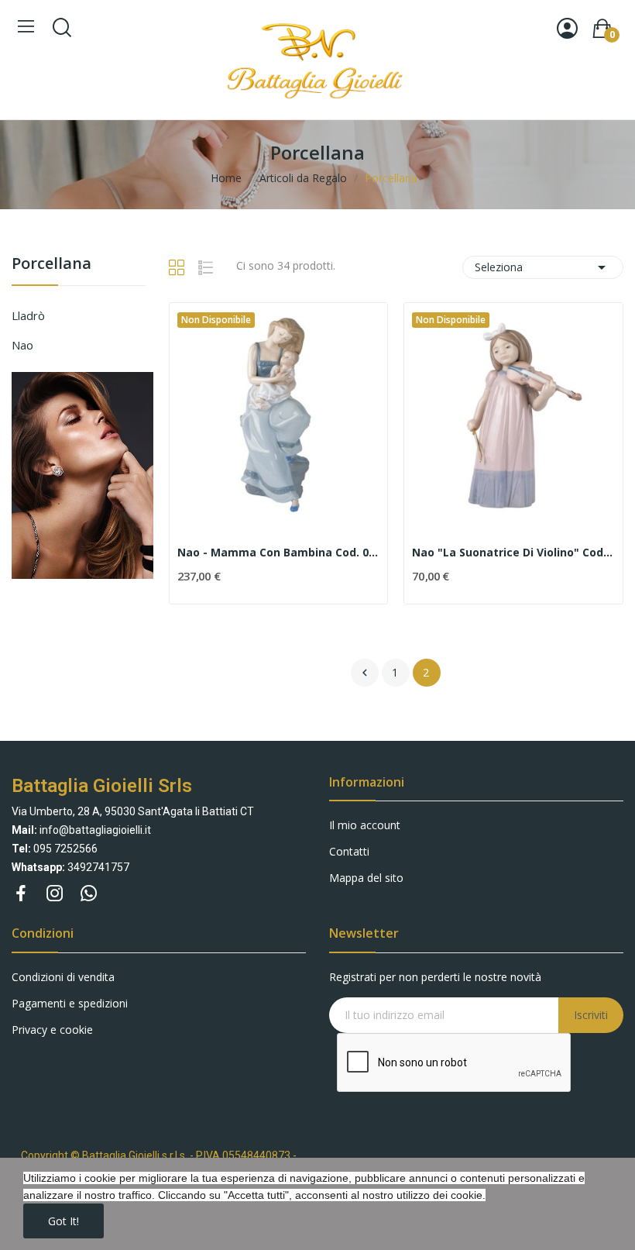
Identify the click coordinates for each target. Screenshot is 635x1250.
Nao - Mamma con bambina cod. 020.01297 (278, 552)
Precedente (365, 673)
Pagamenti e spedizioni (70, 1003)
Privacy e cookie (52, 1029)
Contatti (349, 851)
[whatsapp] (89, 894)
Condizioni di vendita (63, 976)
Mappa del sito (366, 877)
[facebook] (21, 894)
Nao (22, 345)
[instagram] (55, 894)
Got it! (63, 1221)
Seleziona (543, 267)
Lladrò (28, 315)
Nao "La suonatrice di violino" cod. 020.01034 (513, 552)
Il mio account (364, 825)
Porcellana (51, 265)
